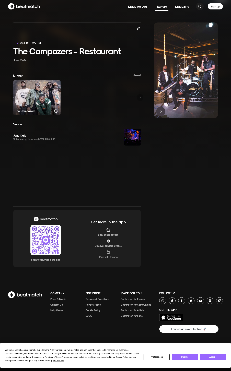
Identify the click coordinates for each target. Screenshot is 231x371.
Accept (212, 357)
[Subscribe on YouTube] (200, 300)
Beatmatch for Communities (136, 304)
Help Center (57, 310)
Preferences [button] (58, 361)
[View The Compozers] (37, 97)
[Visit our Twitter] (191, 300)
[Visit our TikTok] (172, 300)
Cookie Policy (93, 310)
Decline (184, 357)
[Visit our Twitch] (219, 300)
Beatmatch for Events (133, 299)
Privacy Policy (93, 304)
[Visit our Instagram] (162, 300)
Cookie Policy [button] (122, 357)
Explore (162, 6)
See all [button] (137, 75)
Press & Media (58, 299)
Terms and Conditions (97, 299)
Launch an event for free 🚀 (188, 328)
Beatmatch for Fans (132, 315)
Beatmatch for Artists (132, 310)
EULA (89, 315)
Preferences (157, 357)
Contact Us (56, 304)
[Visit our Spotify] (210, 300)
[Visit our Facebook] (181, 300)
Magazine (182, 6)
